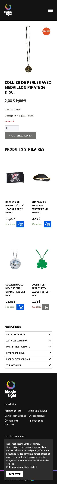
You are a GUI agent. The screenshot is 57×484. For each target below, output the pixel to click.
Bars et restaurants (18, 346)
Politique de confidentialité (21, 467)
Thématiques (13, 365)
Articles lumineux (16, 340)
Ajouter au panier (20, 135)
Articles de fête (15, 334)
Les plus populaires (15, 436)
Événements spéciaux (18, 359)
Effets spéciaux (15, 352)
